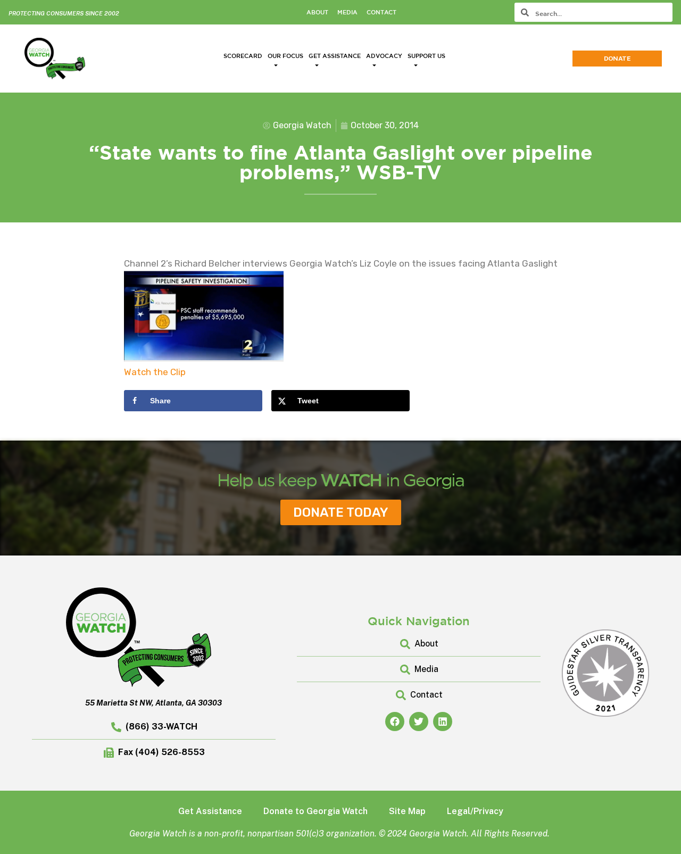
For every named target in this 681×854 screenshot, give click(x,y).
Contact (381, 12)
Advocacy (384, 55)
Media (347, 12)
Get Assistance (335, 55)
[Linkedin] (442, 721)
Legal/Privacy (475, 811)
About (317, 12)
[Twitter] (418, 721)
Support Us (426, 55)
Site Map (407, 811)
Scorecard (242, 55)
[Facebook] (394, 721)
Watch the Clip (155, 372)
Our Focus (285, 55)
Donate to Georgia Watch (315, 811)
